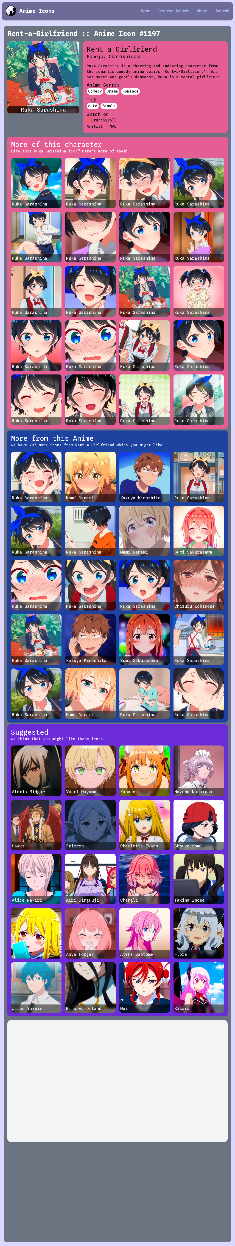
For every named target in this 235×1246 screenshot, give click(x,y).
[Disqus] (117, 1081)
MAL (113, 126)
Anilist (95, 126)
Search (222, 11)
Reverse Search (173, 11)
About (202, 11)
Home (145, 11)
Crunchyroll (104, 120)
